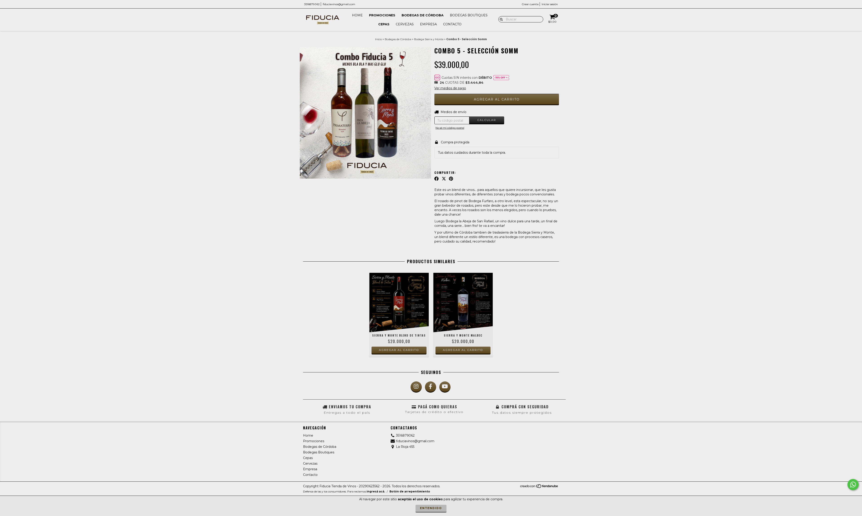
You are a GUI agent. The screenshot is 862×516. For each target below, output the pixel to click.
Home (357, 15)
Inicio (378, 39)
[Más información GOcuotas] (501, 77)
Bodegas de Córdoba (423, 15)
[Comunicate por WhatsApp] (853, 484)
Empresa (428, 24)
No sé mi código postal (449, 127)
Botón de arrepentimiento (409, 491)
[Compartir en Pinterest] (451, 178)
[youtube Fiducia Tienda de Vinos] (445, 387)
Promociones (382, 15)
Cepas (383, 24)
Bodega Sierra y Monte (428, 39)
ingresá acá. (376, 491)
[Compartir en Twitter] (444, 178)
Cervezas (405, 24)
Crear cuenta (530, 4)
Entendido (431, 508)
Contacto (452, 24)
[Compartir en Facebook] (436, 178)
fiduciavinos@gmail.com (339, 4)
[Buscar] (500, 19)
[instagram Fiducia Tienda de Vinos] (416, 387)
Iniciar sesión (550, 4)
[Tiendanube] (539, 487)
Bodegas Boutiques (469, 15)
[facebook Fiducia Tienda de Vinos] (430, 387)
